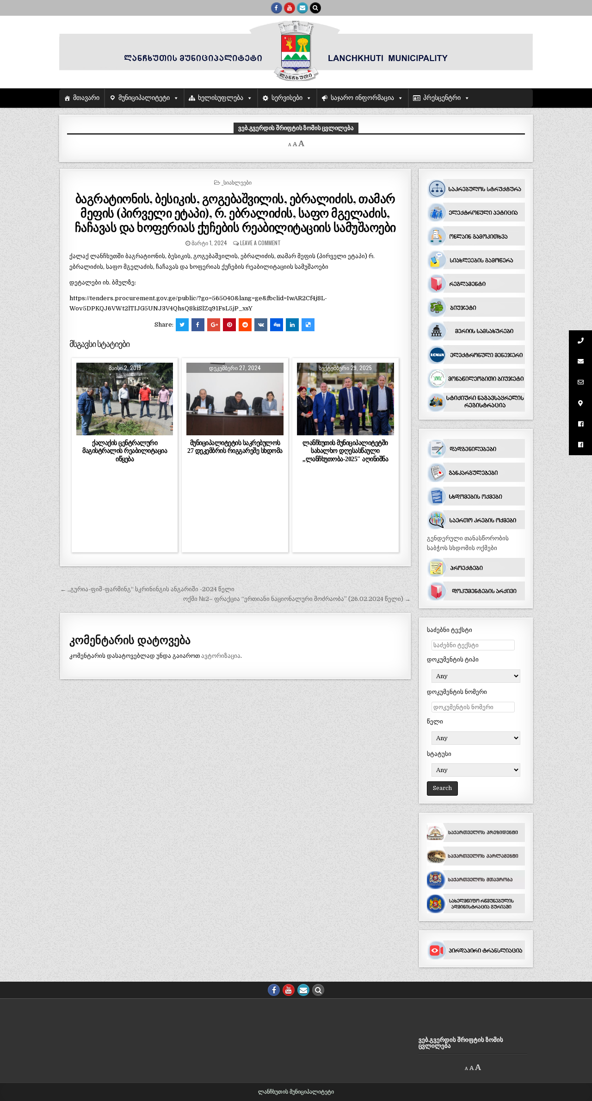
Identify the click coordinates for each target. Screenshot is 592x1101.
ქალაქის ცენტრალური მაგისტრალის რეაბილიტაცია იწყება (124, 450)
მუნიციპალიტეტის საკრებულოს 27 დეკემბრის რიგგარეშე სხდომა (235, 446)
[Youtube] (289, 7)
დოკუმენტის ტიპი (453, 659)
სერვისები (286, 97)
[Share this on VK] (260, 324)
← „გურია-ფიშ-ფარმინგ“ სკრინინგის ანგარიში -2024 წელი (147, 589)
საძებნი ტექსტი (449, 629)
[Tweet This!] (182, 324)
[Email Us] (302, 7)
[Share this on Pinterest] (229, 324)
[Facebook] (276, 7)
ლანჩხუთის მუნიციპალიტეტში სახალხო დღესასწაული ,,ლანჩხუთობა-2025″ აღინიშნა (345, 450)
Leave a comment (260, 243)
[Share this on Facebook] (197, 324)
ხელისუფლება (220, 97)
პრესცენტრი (442, 97)
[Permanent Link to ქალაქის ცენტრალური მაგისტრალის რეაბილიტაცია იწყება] (124, 399)
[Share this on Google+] (213, 324)
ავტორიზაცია (220, 655)
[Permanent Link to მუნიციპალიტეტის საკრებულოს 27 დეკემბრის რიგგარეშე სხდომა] (235, 399)
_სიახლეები (237, 182)
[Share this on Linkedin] (292, 324)
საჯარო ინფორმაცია (362, 97)
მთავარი (86, 97)
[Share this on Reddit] (245, 324)
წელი (435, 721)
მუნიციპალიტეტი (144, 97)
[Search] (315, 7)
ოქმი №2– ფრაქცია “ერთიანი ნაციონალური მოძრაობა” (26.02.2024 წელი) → (297, 598)
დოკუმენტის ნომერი (457, 691)
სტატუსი (439, 753)
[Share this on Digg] (276, 324)
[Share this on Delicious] (308, 324)
